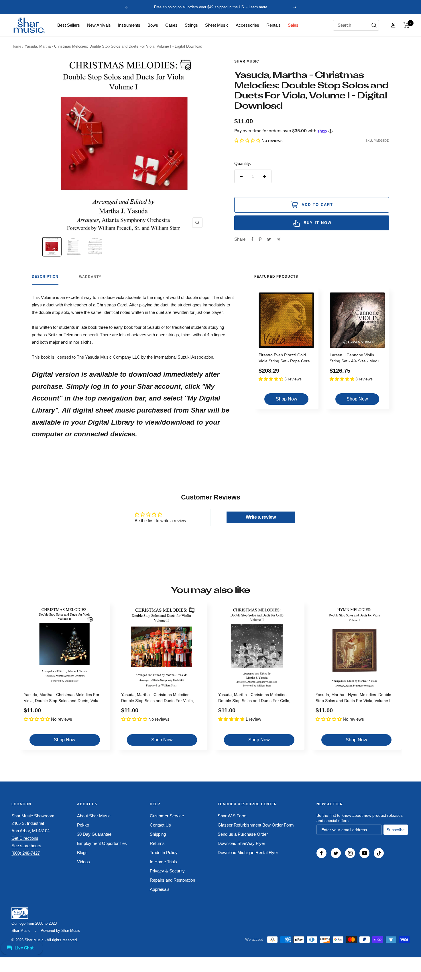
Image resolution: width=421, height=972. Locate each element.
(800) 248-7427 (25, 853)
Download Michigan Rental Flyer (248, 852)
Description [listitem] (45, 277)
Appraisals (160, 889)
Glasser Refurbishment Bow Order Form (256, 825)
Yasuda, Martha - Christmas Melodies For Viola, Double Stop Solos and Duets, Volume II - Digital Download (64, 698)
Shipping (158, 834)
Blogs (82, 852)
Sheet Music (217, 25)
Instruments (129, 25)
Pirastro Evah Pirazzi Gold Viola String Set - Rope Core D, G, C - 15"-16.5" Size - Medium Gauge (284, 359)
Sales (293, 25)
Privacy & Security (167, 870)
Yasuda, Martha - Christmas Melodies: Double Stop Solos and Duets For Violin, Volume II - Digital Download (157, 698)
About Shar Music (94, 815)
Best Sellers (68, 25)
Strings (191, 25)
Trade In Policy (164, 852)
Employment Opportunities (102, 843)
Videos (83, 861)
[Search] (374, 25)
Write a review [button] (261, 517)
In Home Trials (163, 861)
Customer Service (167, 815)
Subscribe (396, 829)
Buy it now (318, 223)
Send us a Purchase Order (243, 834)
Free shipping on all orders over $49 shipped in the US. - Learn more (210, 7)
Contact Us (160, 825)
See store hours (26, 845)
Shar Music (246, 61)
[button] (407, 25)
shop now (286, 398)
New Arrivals (99, 25)
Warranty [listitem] (90, 277)
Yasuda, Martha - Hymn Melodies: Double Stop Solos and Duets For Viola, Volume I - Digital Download (354, 698)
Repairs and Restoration (172, 880)
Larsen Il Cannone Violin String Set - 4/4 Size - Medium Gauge (357, 359)
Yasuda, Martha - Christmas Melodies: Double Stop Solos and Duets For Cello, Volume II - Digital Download (254, 698)
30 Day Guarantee (94, 834)
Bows (152, 25)
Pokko (83, 825)
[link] (68, 25)
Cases (171, 25)
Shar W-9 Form (232, 815)
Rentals (273, 25)
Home (16, 46)
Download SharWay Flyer (241, 843)
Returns (157, 843)
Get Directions (24, 838)
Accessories (247, 25)
